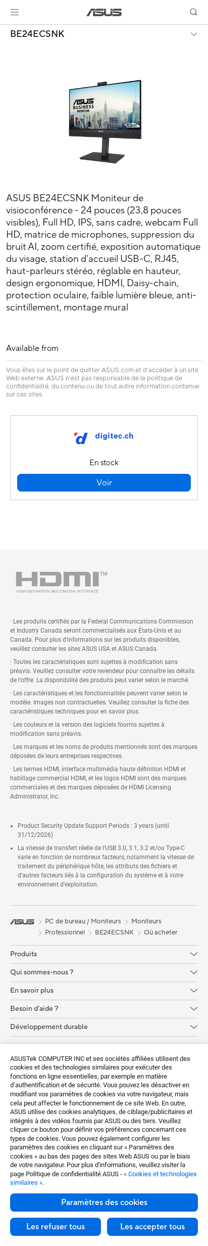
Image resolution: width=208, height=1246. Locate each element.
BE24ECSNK (37, 34)
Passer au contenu (6, 31)
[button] (14, 12)
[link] (104, 12)
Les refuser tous (55, 1227)
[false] (104, 483)
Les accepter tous (152, 1227)
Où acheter (161, 932)
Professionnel (65, 932)
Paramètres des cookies (104, 1202)
